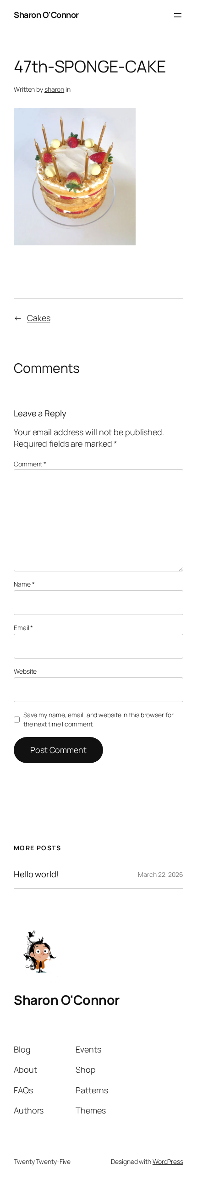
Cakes (38, 317)
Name (24, 584)
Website (25, 671)
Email (23, 627)
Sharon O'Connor (46, 14)
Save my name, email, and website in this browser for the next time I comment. (98, 719)
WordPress (168, 1161)
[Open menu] (177, 15)
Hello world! (36, 874)
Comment (30, 464)
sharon (54, 89)
